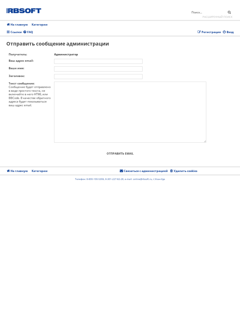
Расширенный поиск (217, 17)
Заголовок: (17, 76)
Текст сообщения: (21, 83)
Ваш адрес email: (21, 61)
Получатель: (18, 54)
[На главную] (25, 10)
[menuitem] (28, 32)
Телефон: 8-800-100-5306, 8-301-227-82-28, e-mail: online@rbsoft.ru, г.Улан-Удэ (120, 179)
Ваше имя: (16, 68)
